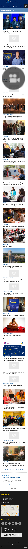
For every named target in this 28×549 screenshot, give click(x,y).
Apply (2, 6)
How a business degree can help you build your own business (13, 183)
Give (21, 6)
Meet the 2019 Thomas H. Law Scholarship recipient (12, 32)
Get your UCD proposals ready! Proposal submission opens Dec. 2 (14, 267)
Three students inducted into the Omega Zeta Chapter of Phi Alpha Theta (13, 139)
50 (16, 469)
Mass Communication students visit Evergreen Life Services (14, 429)
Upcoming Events (6, 313)
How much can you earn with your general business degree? (13, 205)
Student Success (6, 29)
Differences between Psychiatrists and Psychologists (13, 407)
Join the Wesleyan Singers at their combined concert (13, 294)
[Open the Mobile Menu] (26, 6)
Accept (25, 547)
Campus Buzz (5, 66)
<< (5, 469)
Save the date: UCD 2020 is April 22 (14, 315)
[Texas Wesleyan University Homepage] (14, 2)
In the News (5, 461)
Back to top (14, 488)
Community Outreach (7, 356)
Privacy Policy (21, 542)
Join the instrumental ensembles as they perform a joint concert (14, 280)
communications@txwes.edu (8, 484)
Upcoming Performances (8, 43)
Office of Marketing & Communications (11, 477)
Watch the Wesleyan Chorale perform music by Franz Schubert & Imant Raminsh (14, 46)
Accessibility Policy (9, 544)
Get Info (15, 6)
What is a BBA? (7, 246)
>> (22, 469)
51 (18, 469)
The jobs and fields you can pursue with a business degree (14, 162)
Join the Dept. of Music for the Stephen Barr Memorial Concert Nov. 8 (12, 337)
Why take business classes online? (14, 226)
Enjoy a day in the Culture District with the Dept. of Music (13, 372)
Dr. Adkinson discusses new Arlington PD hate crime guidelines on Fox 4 (13, 465)
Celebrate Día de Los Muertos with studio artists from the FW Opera (13, 359)
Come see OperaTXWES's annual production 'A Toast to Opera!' (13, 117)
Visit (8, 6)
